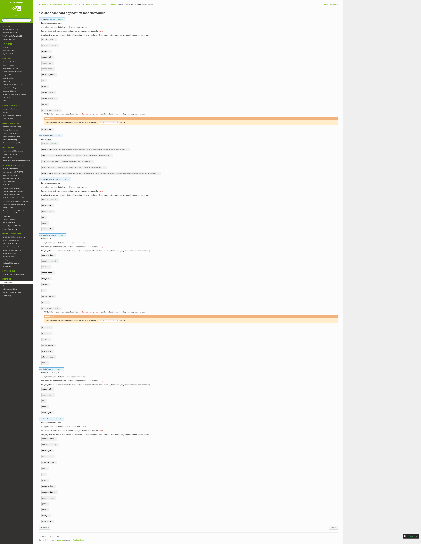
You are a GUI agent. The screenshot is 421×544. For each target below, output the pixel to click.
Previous (45, 528)
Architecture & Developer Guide (13, 274)
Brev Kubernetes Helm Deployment (15, 204)
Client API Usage (8, 65)
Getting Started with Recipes (12, 71)
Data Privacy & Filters (10, 253)
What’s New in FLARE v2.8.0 (12, 36)
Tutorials (5, 112)
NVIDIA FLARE (17, 3)
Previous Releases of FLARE (12, 292)
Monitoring (6, 216)
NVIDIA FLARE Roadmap (11, 33)
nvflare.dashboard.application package (101, 4)
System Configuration (10, 229)
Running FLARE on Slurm (11, 194)
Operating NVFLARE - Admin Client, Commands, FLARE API (15, 212)
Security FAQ (7, 266)
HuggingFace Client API (10, 68)
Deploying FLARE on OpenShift (13, 198)
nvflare (45, 4)
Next (333, 528)
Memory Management (10, 133)
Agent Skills (6, 97)
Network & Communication (12, 250)
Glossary (5, 286)
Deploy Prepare (8, 185)
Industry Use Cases (9, 39)
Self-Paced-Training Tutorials (12, 115)
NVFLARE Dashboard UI (11, 178)
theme (60, 540)
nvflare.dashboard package (74, 4)
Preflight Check (8, 208)
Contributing (7, 296)
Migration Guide (8, 54)
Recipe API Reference (10, 75)
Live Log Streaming (9, 222)
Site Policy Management (11, 247)
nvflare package (56, 4)
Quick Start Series (9, 50)
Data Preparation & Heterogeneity (14, 94)
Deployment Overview (10, 169)
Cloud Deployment (9, 182)
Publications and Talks (10, 289)
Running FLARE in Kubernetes (13, 191)
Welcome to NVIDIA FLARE (12, 29)
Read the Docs (78, 540)
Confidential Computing (11, 263)
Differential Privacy (9, 256)
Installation (6, 47)
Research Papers (8, 118)
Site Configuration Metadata (12, 226)
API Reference (7, 282)
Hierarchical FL (8, 157)
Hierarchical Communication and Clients (16, 161)
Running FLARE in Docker (11, 188)
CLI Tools (6, 101)
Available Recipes (8, 78)
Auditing (5, 260)
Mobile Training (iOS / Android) (13, 151)
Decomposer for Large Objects (13, 143)
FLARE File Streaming (10, 140)
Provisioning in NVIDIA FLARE (13, 172)
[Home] (39, 4)
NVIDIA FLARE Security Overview (14, 237)
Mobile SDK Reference (10, 154)
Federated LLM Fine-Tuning (12, 127)
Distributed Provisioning (11, 175)
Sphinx (49, 540)
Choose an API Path (9, 62)
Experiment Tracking (9, 88)
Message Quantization (10, 130)
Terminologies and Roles (11, 240)
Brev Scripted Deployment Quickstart (15, 201)
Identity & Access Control (11, 243)
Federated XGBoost (9, 91)
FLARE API (6, 81)
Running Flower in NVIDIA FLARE (14, 84)
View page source (331, 4)
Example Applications (10, 109)
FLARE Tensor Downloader (12, 136)
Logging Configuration (10, 219)
